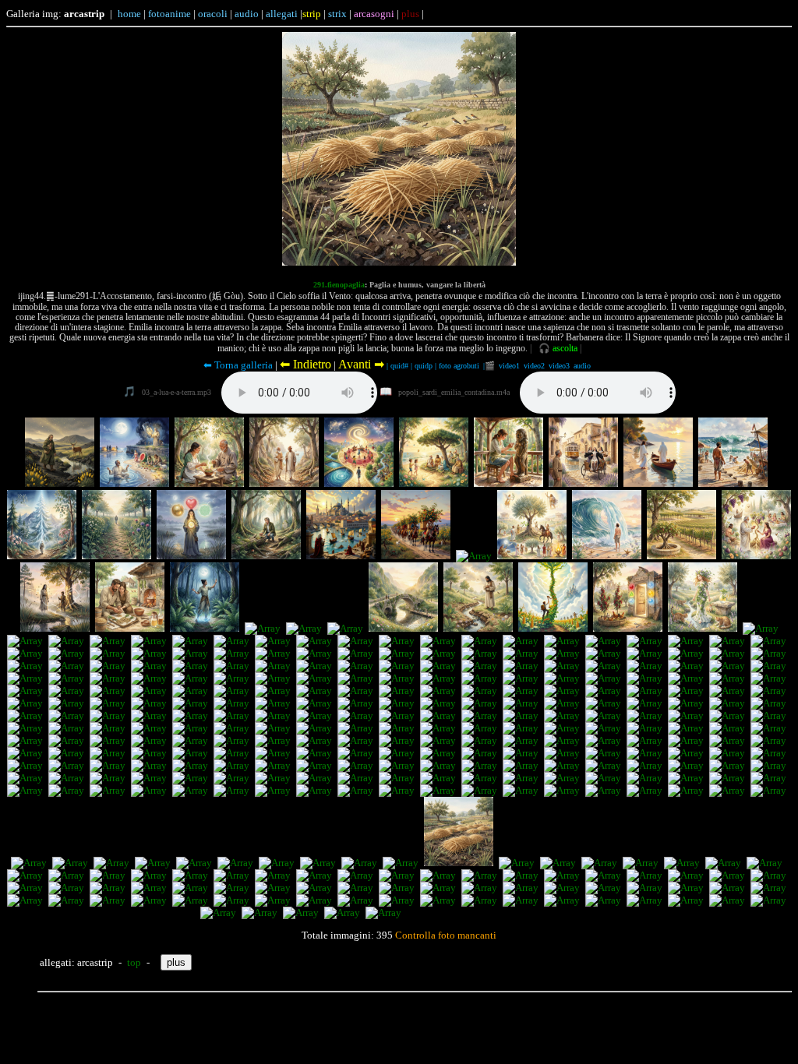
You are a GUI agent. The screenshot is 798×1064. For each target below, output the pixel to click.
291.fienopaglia (339, 284)
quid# (399, 365)
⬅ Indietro (305, 364)
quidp (424, 365)
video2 (534, 365)
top (134, 962)
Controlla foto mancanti (444, 935)
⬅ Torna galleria (238, 365)
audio (582, 365)
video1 (509, 365)
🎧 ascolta (557, 349)
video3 (559, 365)
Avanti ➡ (361, 364)
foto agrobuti (459, 365)
